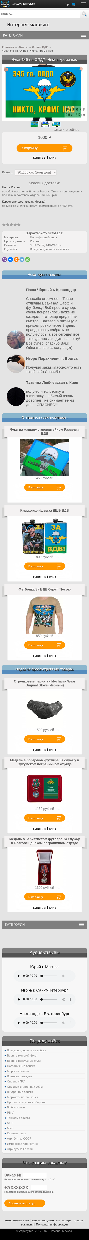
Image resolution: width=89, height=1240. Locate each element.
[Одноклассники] (16, 259)
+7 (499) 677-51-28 (23, 4)
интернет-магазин (17, 1220)
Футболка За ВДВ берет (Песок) (44, 589)
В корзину (35, 487)
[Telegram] (21, 259)
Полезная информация (52, 1224)
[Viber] (4, 259)
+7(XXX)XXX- (17, 1187)
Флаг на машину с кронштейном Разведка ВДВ (44, 431)
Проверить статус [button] (21, 1203)
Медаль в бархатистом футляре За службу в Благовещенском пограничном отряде (44, 841)
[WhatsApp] (27, 259)
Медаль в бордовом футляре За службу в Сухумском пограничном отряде (44, 762)
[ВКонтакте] (10, 259)
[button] (84, 14)
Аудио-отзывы (45, 952)
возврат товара (72, 1220)
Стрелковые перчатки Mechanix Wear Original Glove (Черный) (44, 683)
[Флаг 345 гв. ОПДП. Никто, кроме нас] (44, 92)
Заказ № (13, 1175)
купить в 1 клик (44, 157)
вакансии (27, 1224)
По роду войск (45, 1040)
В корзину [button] (29, 148)
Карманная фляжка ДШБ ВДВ (44, 510)
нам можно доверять (45, 1220)
